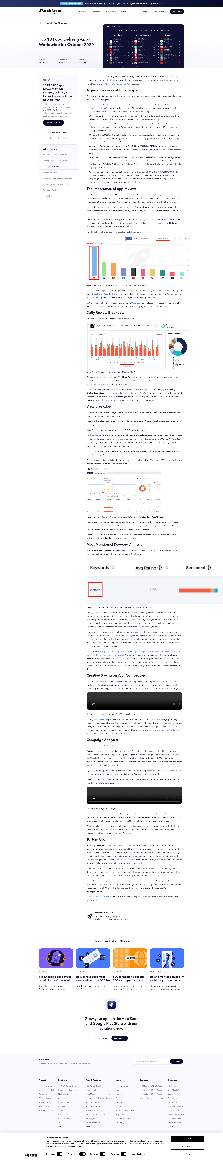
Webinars (119, 1102)
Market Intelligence (47, 1102)
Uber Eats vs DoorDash (127, 380)
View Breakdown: (50, 172)
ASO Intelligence (46, 1098)
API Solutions (44, 1106)
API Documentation (123, 1119)
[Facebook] (51, 138)
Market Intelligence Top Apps (118, 84)
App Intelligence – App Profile (136, 393)
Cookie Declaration (176, 1119)
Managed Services (46, 1110)
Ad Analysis (90, 1119)
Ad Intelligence (45, 1094)
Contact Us (172, 1102)
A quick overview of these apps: (56, 154)
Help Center (121, 1115)
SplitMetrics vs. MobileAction (151, 1086)
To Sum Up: (47, 196)
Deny (188, 1154)
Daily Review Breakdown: (53, 166)
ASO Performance (93, 1106)
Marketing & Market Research (70, 1094)
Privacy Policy (173, 1110)
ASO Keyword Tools (94, 1086)
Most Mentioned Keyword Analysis (57, 178)
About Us (172, 1086)
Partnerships (173, 1098)
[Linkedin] (66, 138)
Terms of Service (174, 1123)
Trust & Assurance (175, 1106)
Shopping (62, 1110)
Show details (136, 1154)
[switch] (82, 1154)
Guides (118, 1098)
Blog (117, 1090)
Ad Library (120, 1123)
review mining (114, 665)
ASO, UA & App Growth (67, 1086)
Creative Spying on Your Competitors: (59, 184)
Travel (60, 1123)
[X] (58, 138)
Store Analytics (92, 1090)
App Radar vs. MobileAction (151, 1094)
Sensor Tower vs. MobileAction (152, 1098)
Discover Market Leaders (96, 1115)
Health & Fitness (64, 1119)
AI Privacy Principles (176, 1115)
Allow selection (188, 1146)
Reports (119, 1094)
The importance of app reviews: (56, 160)
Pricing (123, 11)
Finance (61, 1115)
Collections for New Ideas (96, 1123)
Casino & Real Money (66, 1102)
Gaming (61, 1098)
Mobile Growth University (126, 1110)
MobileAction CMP (46, 1090)
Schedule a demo (103, 896)
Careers (171, 1094)
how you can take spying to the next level (159, 730)
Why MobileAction (175, 1090)
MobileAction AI (45, 1086)
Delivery (61, 1106)
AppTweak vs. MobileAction (151, 1090)
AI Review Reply (92, 1110)
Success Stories (122, 1086)
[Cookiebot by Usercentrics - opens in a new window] (31, 1155)
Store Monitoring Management (98, 1094)
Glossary (119, 1106)
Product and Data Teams (68, 1090)
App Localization (92, 1102)
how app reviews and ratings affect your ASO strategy (136, 651)
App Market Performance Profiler (99, 1098)
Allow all (187, 1139)
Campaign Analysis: (51, 190)
